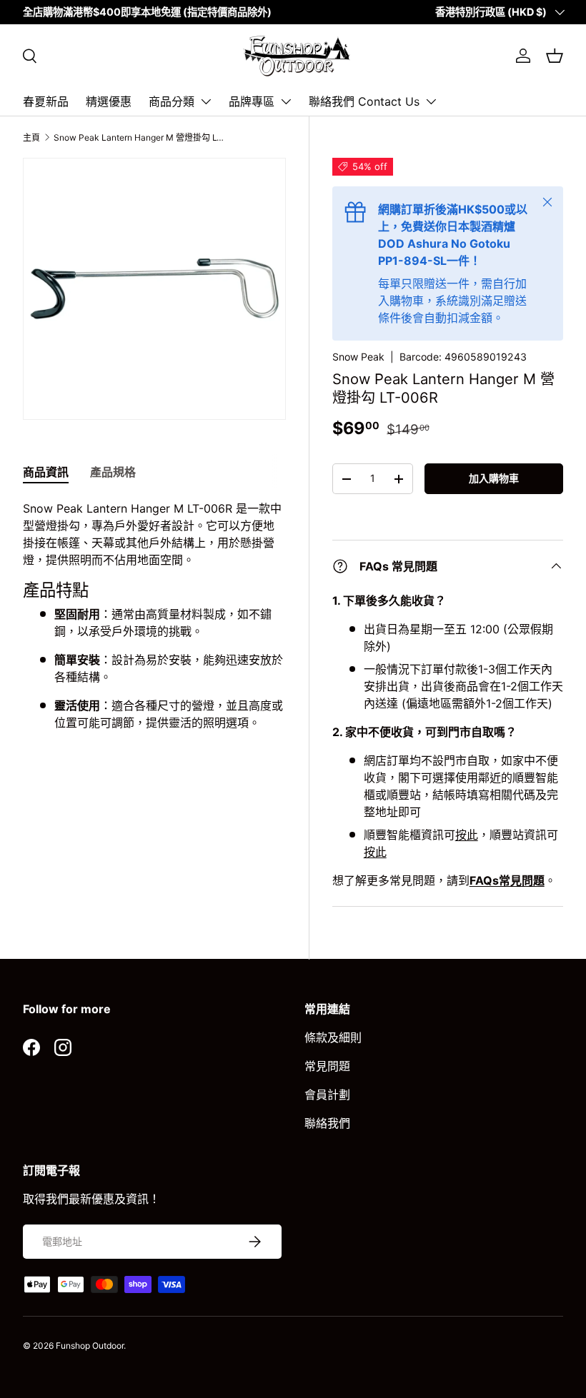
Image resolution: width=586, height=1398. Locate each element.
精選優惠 (108, 101)
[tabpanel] (154, 621)
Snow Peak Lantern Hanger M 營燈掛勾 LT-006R (139, 137)
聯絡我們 (327, 1123)
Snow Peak (358, 357)
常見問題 (327, 1066)
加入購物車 (494, 478)
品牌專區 (251, 101)
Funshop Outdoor (90, 1345)
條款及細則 (333, 1037)
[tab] (46, 471)
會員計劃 (327, 1094)
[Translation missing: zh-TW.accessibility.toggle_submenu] (205, 101)
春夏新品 (46, 101)
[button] (554, 55)
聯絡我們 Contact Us (364, 101)
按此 (466, 835)
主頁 (31, 137)
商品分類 (171, 101)
